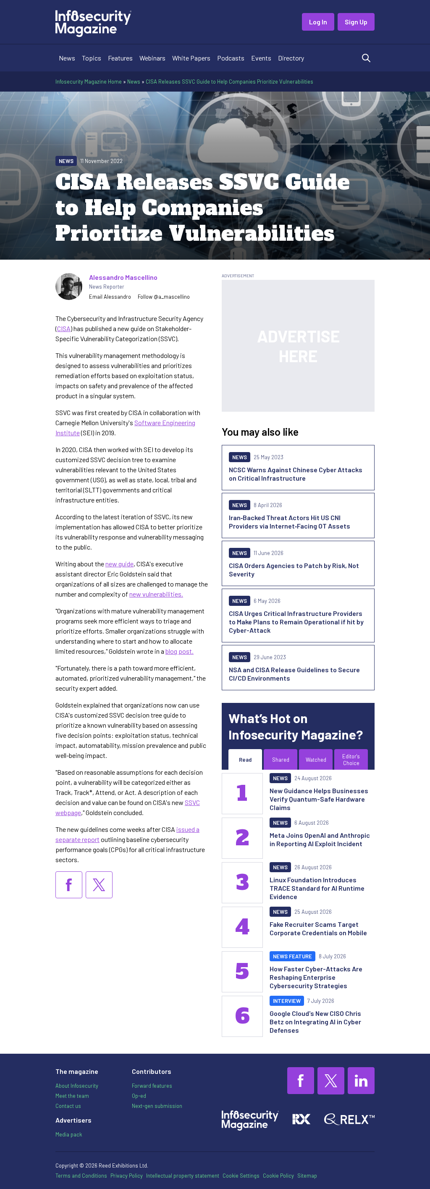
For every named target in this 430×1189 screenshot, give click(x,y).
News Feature (292, 956)
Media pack (68, 1134)
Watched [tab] (316, 759)
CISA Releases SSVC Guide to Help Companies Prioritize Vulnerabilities (229, 81)
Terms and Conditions (81, 1175)
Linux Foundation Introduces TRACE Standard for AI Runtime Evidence (317, 888)
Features (120, 58)
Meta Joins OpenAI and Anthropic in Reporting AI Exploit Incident (320, 839)
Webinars (152, 58)
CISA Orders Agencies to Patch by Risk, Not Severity (294, 569)
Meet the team (72, 1095)
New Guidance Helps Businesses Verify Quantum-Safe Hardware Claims (319, 799)
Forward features (152, 1085)
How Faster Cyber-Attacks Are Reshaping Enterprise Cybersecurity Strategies (316, 977)
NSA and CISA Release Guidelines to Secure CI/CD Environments (294, 674)
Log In (318, 22)
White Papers (191, 58)
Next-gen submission (157, 1105)
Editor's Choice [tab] (351, 759)
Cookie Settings (241, 1175)
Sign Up (356, 22)
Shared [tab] (280, 759)
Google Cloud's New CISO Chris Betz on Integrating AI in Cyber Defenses (315, 1021)
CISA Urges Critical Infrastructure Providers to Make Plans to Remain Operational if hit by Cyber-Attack (296, 621)
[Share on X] (99, 884)
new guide (119, 564)
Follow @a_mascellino (164, 296)
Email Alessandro (110, 296)
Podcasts (230, 58)
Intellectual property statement (182, 1175)
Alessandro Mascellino (123, 277)
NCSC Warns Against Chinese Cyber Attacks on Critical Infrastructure (295, 474)
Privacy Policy (126, 1175)
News (67, 58)
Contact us (68, 1105)
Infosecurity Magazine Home (88, 81)
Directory (291, 58)
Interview (287, 1000)
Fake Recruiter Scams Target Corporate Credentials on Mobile (318, 928)
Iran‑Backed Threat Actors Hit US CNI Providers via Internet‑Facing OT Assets (289, 521)
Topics (91, 58)
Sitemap (307, 1175)
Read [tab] (245, 759)
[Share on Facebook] (68, 884)
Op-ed (139, 1095)
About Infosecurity (76, 1085)
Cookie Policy (278, 1175)
